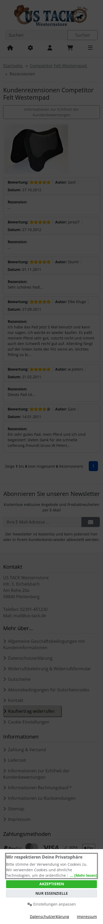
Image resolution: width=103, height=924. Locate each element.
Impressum (87, 916)
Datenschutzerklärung (49, 916)
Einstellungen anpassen (54, 904)
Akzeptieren (51, 883)
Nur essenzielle (51, 893)
